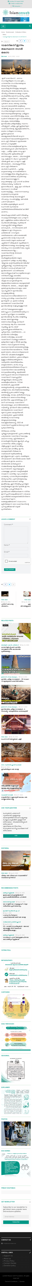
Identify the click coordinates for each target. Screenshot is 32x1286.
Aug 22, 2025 (21, 935)
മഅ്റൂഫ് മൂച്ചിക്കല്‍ (8, 893)
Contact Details (10, 1263)
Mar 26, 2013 (14, 737)
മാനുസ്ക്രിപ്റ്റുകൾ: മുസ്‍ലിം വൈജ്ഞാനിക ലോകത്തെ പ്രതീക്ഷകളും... (11, 649)
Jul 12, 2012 (6, 767)
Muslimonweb (10, 32)
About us (7, 1259)
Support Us (8, 1256)
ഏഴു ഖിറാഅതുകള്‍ (26, 605)
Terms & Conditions (11, 1281)
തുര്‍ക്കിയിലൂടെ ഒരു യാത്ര (10, 769)
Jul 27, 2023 (19, 795)
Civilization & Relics (20, 32)
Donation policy (10, 1266)
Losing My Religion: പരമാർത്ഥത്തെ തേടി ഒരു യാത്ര (14, 916)
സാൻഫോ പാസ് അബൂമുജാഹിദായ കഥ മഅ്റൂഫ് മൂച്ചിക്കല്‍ (16, 939)
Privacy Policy (9, 1261)
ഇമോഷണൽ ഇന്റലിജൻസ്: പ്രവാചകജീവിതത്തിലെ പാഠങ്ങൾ (14, 896)
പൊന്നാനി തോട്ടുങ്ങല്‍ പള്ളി (11, 739)
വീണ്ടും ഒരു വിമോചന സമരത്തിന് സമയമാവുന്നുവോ (14, 877)
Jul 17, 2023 (23, 707)
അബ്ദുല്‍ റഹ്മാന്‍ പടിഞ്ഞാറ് (10, 645)
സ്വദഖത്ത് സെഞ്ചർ (7, 795)
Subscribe (16, 1222)
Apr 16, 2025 (25, 645)
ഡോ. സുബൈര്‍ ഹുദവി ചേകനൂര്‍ (11, 765)
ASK (16, 836)
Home (3, 32)
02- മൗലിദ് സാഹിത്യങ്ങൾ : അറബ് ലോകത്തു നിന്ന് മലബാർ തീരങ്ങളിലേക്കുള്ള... (16, 929)
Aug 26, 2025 (8, 924)
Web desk (4, 56)
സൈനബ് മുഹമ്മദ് (9, 902)
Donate (22, 1281)
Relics (4, 34)
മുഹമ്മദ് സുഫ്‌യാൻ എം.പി (11, 911)
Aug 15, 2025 (14, 873)
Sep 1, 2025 (8, 913)
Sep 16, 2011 (6, 602)
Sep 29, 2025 (21, 893)
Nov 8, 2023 (23, 677)
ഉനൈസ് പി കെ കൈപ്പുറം (9, 677)
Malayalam (17, 6)
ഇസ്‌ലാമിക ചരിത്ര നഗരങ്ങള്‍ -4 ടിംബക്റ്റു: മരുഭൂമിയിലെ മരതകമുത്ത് (14, 710)
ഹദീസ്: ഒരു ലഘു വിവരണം (7, 605)
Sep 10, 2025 (21, 902)
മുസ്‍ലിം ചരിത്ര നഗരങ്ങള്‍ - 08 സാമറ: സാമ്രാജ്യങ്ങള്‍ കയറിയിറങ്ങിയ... (15, 680)
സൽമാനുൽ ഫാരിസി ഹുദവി (12, 922)
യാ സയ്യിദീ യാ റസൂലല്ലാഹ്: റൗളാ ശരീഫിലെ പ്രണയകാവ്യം (15, 905)
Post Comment (9, 569)
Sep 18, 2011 (27, 602)
